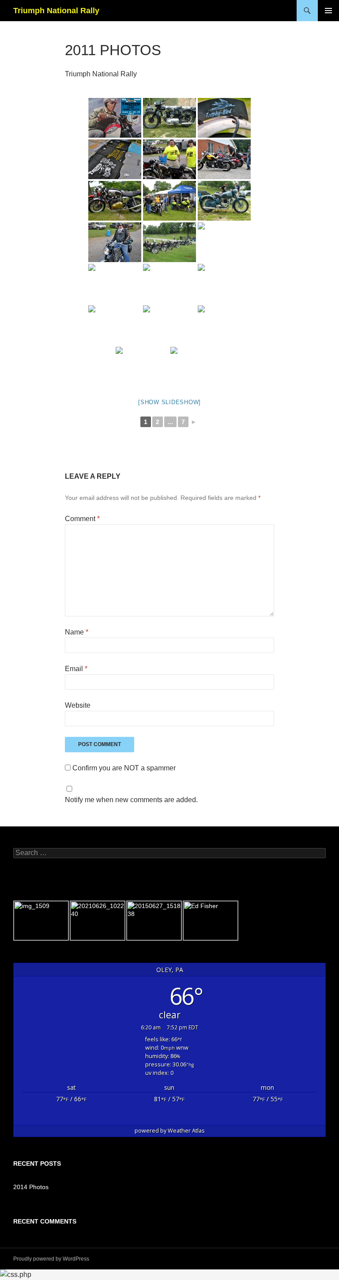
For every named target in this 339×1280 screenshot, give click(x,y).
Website (77, 705)
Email (76, 668)
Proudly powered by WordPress (51, 1259)
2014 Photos (31, 1186)
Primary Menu (328, 10)
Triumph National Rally (56, 10)
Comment (82, 518)
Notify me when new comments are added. (131, 799)
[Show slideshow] (169, 402)
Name (76, 632)
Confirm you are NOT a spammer (123, 768)
